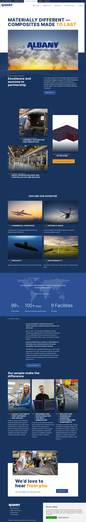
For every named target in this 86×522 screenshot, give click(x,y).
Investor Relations (14, 514)
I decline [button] (54, 517)
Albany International (6, 1)
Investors (47, 1)
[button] (37, 5)
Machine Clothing (18, 1)
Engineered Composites (30, 1)
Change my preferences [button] (63, 517)
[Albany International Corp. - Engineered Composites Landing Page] (7, 5)
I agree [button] (48, 517)
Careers (40, 1)
